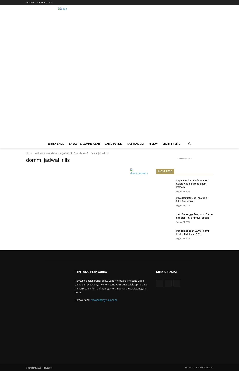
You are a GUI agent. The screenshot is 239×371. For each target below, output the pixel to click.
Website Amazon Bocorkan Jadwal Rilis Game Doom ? (61, 153)
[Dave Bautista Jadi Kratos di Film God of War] (164, 202)
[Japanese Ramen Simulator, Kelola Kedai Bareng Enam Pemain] (164, 184)
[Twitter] (211, 3)
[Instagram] (206, 3)
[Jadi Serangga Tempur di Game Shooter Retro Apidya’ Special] (164, 219)
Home (29, 153)
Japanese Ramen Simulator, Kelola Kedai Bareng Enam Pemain (192, 183)
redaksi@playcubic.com (104, 300)
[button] (190, 144)
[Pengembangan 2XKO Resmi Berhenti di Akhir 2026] (164, 235)
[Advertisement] (119, 115)
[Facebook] (201, 3)
